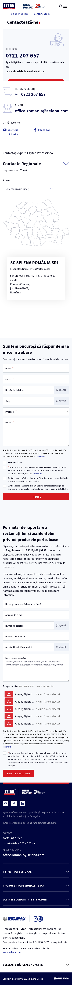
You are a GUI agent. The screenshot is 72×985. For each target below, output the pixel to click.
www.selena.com (12, 952)
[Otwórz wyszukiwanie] (60, 6)
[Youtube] (5, 803)
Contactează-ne (42, 13)
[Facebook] (14, 803)
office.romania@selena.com (42, 111)
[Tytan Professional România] (24, 6)
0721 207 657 (22, 55)
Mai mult (41, 456)
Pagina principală (19, 13)
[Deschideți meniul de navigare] (65, 6)
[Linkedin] (22, 803)
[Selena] (61, 979)
